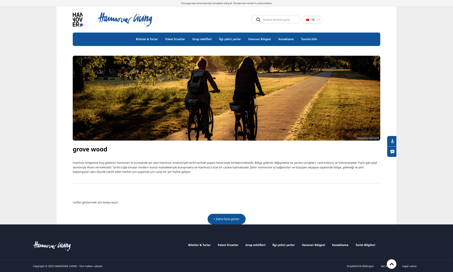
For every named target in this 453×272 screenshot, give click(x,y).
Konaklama (340, 245)
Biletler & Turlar (199, 245)
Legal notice (409, 266)
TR (313, 20)
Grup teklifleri (255, 245)
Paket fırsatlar (228, 245)
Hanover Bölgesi (313, 245)
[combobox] (275, 19)
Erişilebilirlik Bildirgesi (360, 266)
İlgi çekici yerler (284, 245)
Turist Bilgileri (365, 245)
